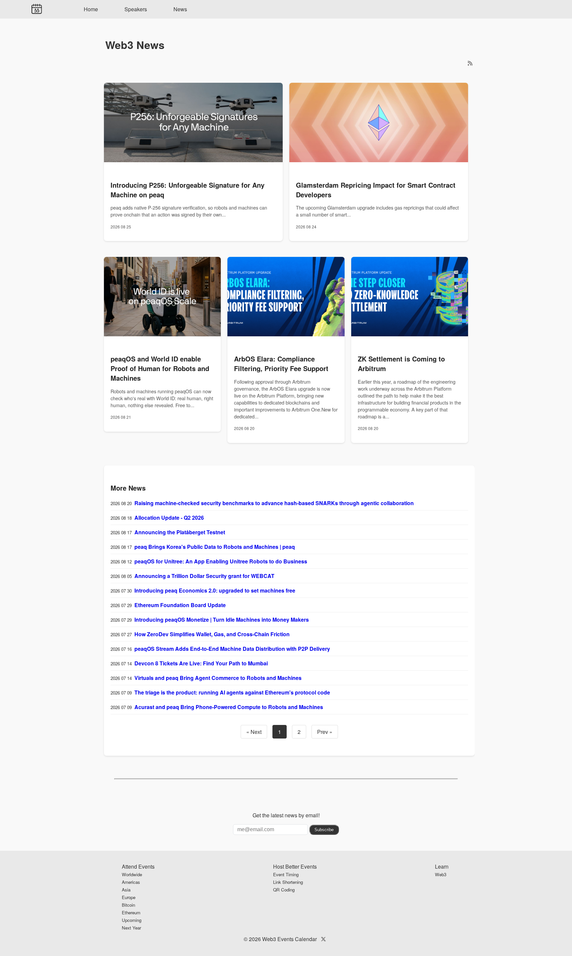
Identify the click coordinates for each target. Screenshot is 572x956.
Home (91, 9)
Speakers (135, 9)
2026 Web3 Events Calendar (283, 939)
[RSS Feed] (470, 63)
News (180, 9)
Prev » (324, 732)
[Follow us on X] (323, 939)
